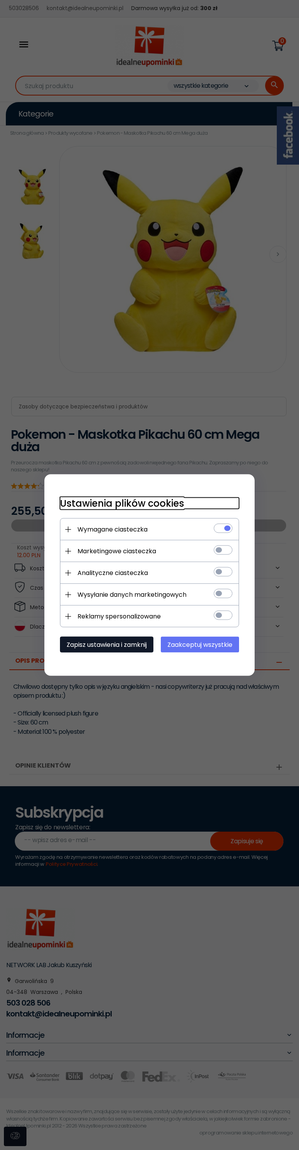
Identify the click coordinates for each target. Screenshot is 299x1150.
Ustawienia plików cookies (122, 503)
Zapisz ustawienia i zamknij (107, 644)
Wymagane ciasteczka (112, 529)
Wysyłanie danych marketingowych (131, 594)
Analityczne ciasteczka (112, 572)
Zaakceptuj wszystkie (199, 644)
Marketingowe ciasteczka (116, 551)
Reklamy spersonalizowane (119, 616)
